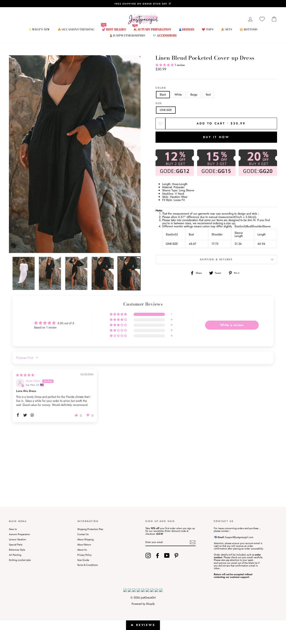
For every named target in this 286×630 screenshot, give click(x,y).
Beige (193, 94)
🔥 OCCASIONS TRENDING (76, 29)
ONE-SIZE (166, 110)
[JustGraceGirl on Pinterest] (176, 555)
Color (161, 88)
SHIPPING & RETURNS (216, 259)
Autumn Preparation (19, 534)
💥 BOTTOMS (249, 29)
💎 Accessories (165, 35)
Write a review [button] (232, 325)
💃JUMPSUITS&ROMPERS (127, 35)
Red (208, 94)
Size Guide (83, 560)
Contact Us (82, 534)
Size (159, 103)
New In (13, 529)
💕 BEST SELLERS (114, 29)
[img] (25, 375)
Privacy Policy (84, 555)
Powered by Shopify (143, 604)
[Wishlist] (262, 19)
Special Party (15, 544)
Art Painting (15, 555)
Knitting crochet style (20, 560)
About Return (84, 544)
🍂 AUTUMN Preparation (152, 29)
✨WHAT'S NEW (39, 29)
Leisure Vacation (17, 539)
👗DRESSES (186, 29)
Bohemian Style (17, 549)
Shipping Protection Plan (90, 529)
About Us (82, 549)
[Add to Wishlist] (160, 123)
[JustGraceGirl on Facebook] (157, 555)
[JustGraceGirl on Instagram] (148, 555)
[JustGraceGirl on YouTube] (167, 555)
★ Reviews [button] (143, 625)
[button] (165, 65)
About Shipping (85, 539)
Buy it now (216, 137)
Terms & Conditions (87, 565)
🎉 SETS (226, 29)
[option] (143, 3)
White (178, 94)
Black (163, 94)
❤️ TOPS (207, 29)
